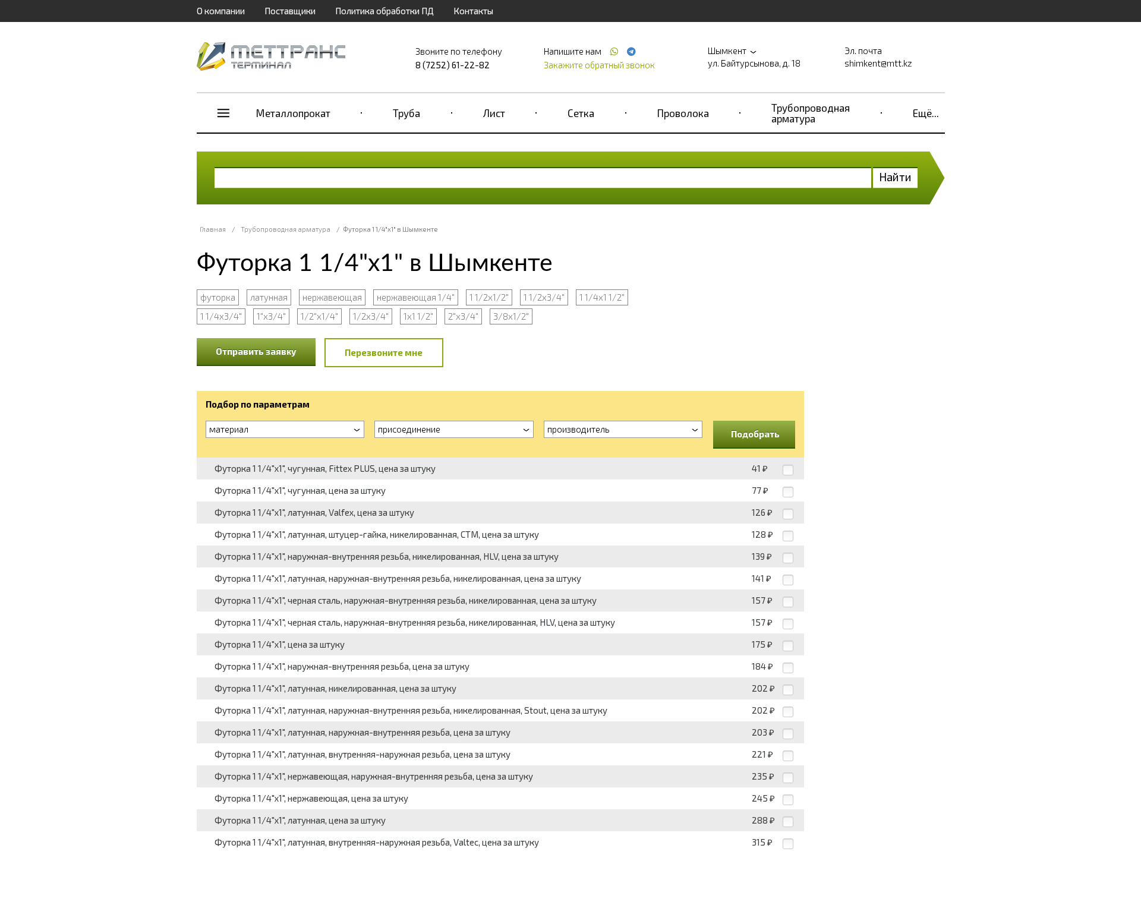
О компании (221, 10)
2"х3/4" (463, 316)
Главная (213, 229)
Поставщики (290, 10)
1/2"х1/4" (319, 316)
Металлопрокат (293, 113)
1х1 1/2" (418, 316)
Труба (406, 113)
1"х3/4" (271, 316)
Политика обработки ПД (384, 10)
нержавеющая (332, 297)
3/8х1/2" (511, 316)
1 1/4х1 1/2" (602, 297)
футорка (217, 297)
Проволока (683, 113)
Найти (895, 177)
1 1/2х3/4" (544, 297)
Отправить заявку (256, 351)
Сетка (581, 113)
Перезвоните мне (384, 352)
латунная (269, 297)
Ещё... (926, 113)
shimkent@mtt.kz (878, 63)
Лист (494, 113)
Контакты (473, 10)
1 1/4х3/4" (221, 316)
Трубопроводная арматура (810, 113)
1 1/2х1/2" (489, 297)
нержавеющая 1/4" (416, 297)
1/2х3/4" (371, 316)
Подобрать (755, 433)
